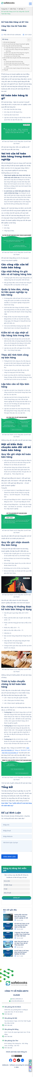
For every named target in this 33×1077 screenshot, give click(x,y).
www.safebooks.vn (17, 999)
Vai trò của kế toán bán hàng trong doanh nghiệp (16, 44)
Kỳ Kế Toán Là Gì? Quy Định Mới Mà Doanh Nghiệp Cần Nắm (21, 952)
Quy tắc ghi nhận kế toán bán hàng (14, 61)
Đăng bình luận (9, 857)
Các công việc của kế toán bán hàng (12, 46)
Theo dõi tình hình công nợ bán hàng (15, 54)
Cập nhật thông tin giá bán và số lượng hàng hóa (18, 47)
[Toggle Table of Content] (28, 39)
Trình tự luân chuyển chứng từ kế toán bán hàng (17, 68)
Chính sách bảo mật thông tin (16, 1052)
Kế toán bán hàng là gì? (9, 42)
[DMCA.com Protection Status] (16, 1056)
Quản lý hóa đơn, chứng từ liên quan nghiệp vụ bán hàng (17, 50)
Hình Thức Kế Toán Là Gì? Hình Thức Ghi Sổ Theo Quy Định (21, 943)
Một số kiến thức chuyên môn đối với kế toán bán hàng (16, 58)
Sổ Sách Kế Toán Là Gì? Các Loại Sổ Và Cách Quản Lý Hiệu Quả (21, 925)
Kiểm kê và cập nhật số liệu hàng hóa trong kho (17, 52)
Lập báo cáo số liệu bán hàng (13, 56)
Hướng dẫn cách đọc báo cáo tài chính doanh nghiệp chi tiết (21, 916)
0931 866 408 (8, 1014)
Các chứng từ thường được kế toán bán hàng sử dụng (17, 65)
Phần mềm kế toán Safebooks (12, 34)
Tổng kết (5, 70)
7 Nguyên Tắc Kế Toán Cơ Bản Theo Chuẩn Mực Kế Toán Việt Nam (22, 934)
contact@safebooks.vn (17, 1001)
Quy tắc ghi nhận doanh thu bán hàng (15, 63)
